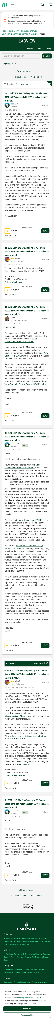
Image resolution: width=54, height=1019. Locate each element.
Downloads (8, 982)
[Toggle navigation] (13, 5)
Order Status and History (31, 954)
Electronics (9, 941)
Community (14, 31)
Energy (18, 941)
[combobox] (21, 55)
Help (49, 48)
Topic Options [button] (8, 63)
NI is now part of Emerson (13, 969)
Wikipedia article (22, 764)
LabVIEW (34, 34)
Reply (45, 230)
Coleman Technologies (15, 282)
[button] (7, 231)
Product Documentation (22, 982)
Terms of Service (17, 957)
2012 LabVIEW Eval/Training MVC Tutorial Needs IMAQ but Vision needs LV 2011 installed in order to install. (26, 97)
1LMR (46, 663)
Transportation (24, 944)
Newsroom (9, 972)
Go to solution (21, 84)
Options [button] (45, 105)
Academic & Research (12, 938)
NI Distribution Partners (12, 954)
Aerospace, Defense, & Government (35, 938)
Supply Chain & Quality (23, 972)
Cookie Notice (39, 997)
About (26, 969)
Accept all (27, 1009)
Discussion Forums (29, 31)
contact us (18, 23)
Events (36, 972)
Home (4, 31)
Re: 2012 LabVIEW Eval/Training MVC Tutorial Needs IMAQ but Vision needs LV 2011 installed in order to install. (27, 251)
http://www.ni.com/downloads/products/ (22, 716)
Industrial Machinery (30, 941)
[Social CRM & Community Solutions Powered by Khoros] (27, 906)
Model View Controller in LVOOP (27, 520)
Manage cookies (27, 1015)
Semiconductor (10, 944)
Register (30, 48)
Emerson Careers (37, 969)
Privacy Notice (24, 997)
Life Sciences (45, 941)
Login (40, 48)
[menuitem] (42, 5)
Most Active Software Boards (15, 34)
